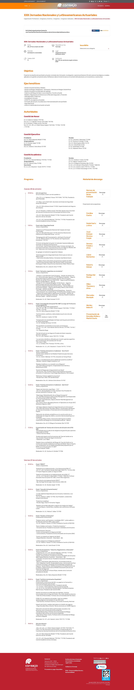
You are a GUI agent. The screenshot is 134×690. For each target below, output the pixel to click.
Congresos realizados (67, 19)
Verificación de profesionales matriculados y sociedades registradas (73, 661)
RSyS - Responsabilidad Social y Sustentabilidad (74, 671)
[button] (101, 666)
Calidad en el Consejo (71, 666)
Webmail (107, 6)
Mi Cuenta (101, 6)
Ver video (106, 316)
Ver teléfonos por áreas (50, 666)
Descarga (102, 192)
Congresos (56, 19)
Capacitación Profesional (31, 19)
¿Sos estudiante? (41, 1)
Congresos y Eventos (46, 19)
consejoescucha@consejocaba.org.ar (54, 664)
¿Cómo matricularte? (29, 1)
